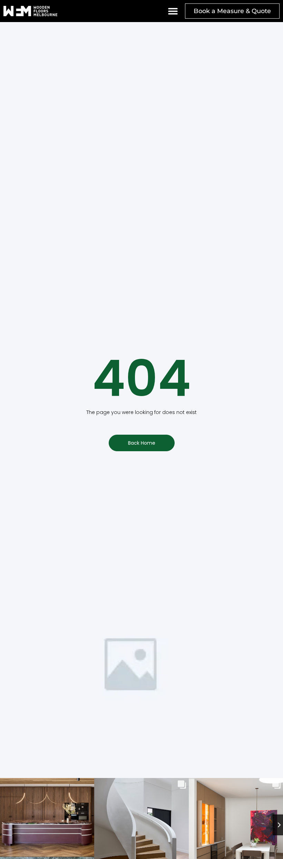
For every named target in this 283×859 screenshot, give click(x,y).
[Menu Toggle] (173, 11)
